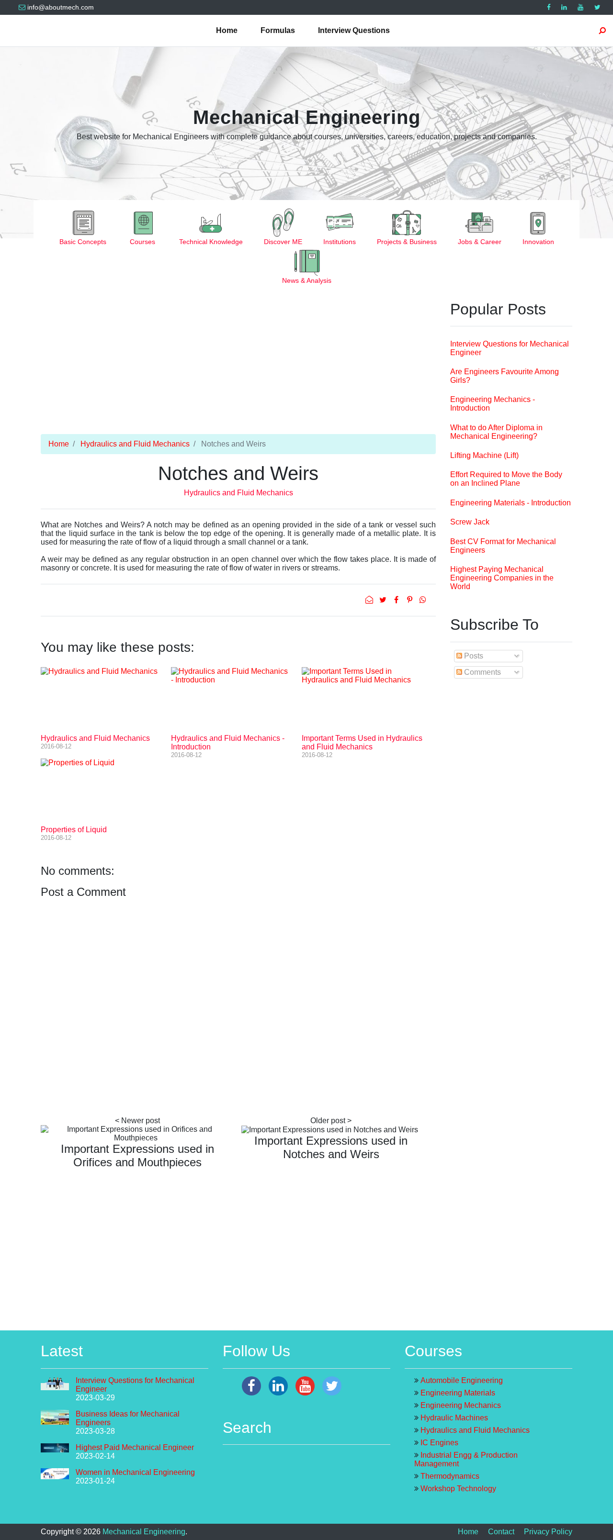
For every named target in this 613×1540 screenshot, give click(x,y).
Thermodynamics (449, 1476)
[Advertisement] (238, 367)
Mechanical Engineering (306, 117)
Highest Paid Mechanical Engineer (135, 1447)
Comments (481, 672)
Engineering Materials (457, 1393)
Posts (472, 656)
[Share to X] (383, 600)
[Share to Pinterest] (410, 600)
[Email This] (370, 600)
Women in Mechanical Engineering (135, 1472)
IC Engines (439, 1443)
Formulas (278, 30)
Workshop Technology (458, 1488)
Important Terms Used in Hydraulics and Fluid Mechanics (362, 742)
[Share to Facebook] (397, 600)
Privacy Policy (548, 1532)
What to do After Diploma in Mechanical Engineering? (496, 432)
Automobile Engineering (461, 1380)
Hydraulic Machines (454, 1418)
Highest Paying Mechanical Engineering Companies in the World (502, 578)
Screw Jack (469, 522)
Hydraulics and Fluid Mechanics (135, 444)
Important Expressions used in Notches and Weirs (331, 1147)
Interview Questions (354, 30)
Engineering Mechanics (460, 1405)
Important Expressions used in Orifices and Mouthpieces (137, 1155)
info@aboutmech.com (60, 7)
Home (227, 30)
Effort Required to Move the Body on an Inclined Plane (506, 478)
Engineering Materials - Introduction (510, 503)
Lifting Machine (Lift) (484, 455)
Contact (501, 1532)
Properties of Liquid (74, 830)
